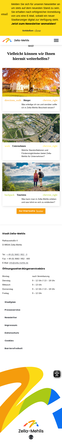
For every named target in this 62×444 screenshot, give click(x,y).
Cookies (9, 340)
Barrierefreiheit (13, 348)
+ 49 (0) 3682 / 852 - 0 (17, 254)
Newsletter (11, 317)
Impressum (11, 325)
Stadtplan (10, 302)
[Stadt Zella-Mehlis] (15, 40)
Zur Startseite (31, 211)
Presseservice (12, 309)
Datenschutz (12, 332)
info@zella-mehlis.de (18, 263)
